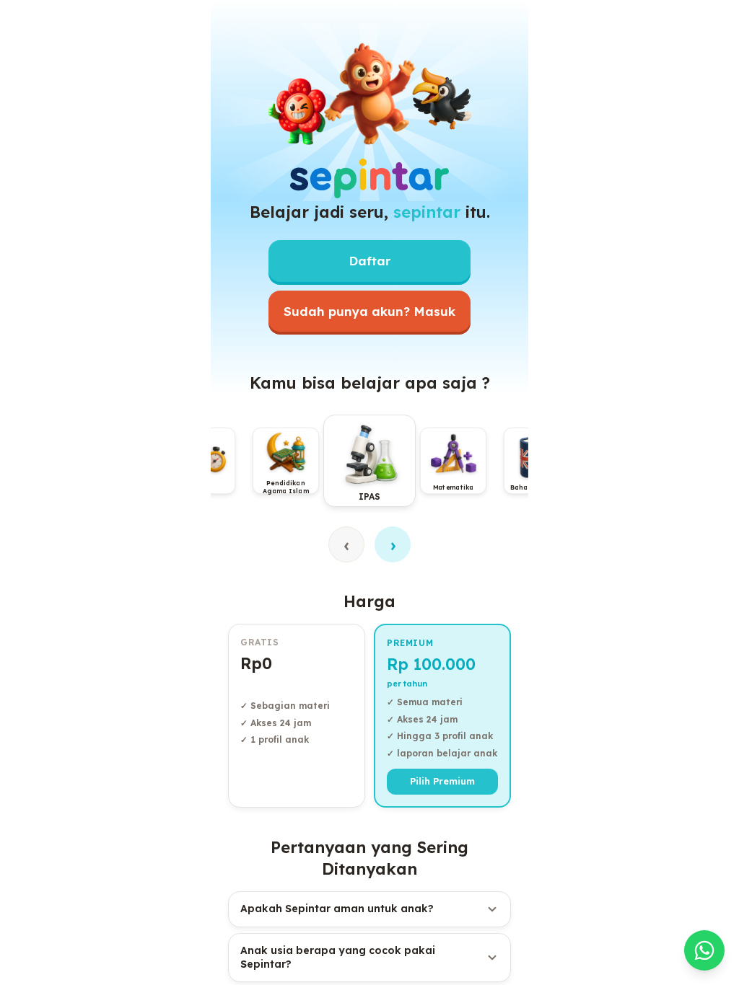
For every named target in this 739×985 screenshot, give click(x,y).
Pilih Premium (442, 781)
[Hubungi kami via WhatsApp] (704, 950)
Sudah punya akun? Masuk (369, 311)
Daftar (369, 260)
